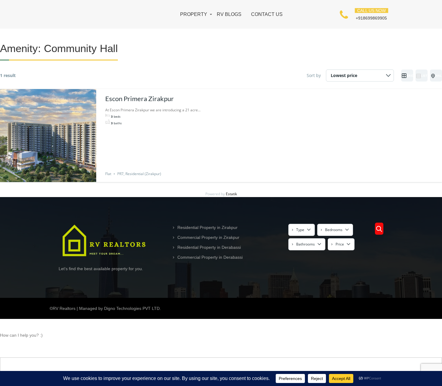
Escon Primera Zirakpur (139, 98)
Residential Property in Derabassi (209, 247)
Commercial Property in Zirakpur (208, 237)
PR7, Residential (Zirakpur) (139, 173)
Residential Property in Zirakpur (207, 227)
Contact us (267, 14)
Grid (410, 75)
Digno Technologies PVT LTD (132, 308)
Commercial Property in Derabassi (210, 257)
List (424, 75)
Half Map (438, 75)
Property (193, 14)
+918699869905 (371, 18)
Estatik (231, 193)
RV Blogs (229, 14)
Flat (108, 173)
